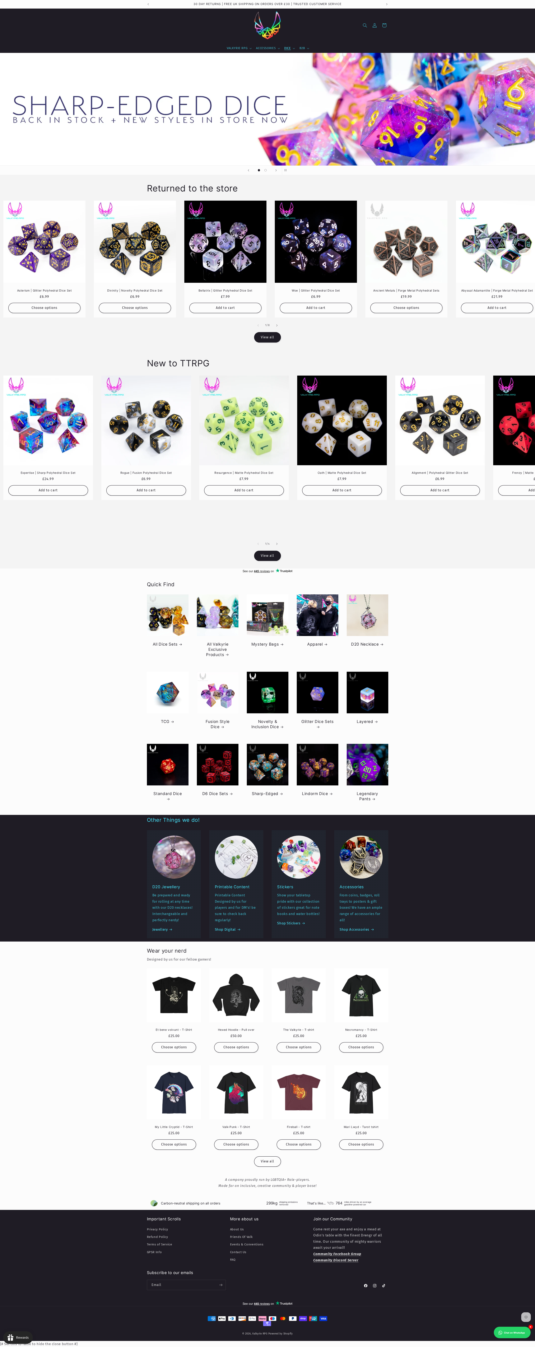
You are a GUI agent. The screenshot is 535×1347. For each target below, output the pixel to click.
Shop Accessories (354, 929)
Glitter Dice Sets (317, 721)
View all (267, 337)
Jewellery (160, 929)
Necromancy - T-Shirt (361, 1029)
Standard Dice (167, 793)
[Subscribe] (220, 1285)
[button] (238, 48)
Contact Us (238, 1252)
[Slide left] (258, 325)
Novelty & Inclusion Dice (265, 724)
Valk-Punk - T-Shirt (236, 1127)
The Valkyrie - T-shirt (298, 1029)
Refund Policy (157, 1237)
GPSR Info (154, 1252)
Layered (365, 721)
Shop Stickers (288, 923)
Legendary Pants (367, 796)
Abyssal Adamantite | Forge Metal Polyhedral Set (497, 290)
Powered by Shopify (280, 1333)
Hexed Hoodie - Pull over (236, 1029)
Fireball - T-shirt (299, 1127)
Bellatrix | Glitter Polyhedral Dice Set (225, 290)
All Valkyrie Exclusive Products (217, 649)
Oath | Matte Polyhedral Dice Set (342, 472)
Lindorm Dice (315, 793)
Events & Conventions (247, 1244)
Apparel (315, 644)
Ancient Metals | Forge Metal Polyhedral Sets (406, 290)
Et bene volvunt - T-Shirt (174, 1029)
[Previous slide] (248, 170)
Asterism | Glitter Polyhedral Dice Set (44, 290)
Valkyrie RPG (260, 1333)
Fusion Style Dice (218, 724)
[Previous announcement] (148, 4)
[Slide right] (277, 325)
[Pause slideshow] (286, 170)
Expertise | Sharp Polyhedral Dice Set (48, 472)
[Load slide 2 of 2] (265, 170)
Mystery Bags (265, 644)
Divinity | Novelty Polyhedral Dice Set (135, 290)
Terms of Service (159, 1244)
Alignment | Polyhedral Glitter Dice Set (440, 472)
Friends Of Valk (241, 1237)
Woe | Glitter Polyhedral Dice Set (316, 290)
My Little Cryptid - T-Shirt (174, 1127)
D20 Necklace (365, 644)
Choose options (44, 308)
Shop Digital (225, 929)
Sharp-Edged (265, 793)
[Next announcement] (386, 4)
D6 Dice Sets (215, 793)
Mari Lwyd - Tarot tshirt (361, 1127)
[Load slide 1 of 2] (259, 170)
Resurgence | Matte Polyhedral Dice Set (244, 472)
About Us (237, 1229)
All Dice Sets (165, 644)
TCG (165, 721)
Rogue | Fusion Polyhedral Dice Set (146, 472)
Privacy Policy (157, 1229)
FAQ (233, 1260)
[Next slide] (276, 170)
